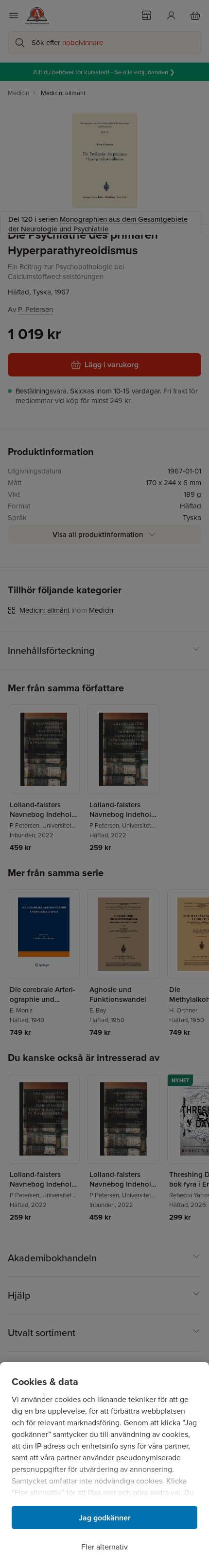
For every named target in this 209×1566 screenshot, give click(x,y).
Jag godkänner (105, 1517)
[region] (104, 1464)
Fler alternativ (104, 1546)
